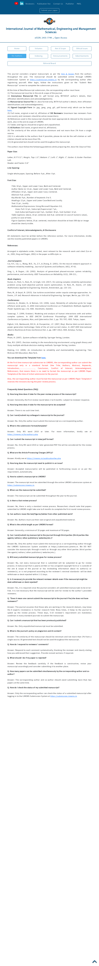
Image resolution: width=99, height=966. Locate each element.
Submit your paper (49, 11)
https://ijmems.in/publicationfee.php (44, 458)
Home (16, 49)
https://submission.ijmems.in (43, 80)
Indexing (38, 56)
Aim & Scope (60, 49)
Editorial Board (49, 63)
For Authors (17, 56)
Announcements (60, 56)
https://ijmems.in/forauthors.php (22, 434)
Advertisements (82, 56)
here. (9, 110)
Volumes (38, 49)
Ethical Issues (82, 49)
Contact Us (58, 4)
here (43, 358)
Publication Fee (43, 4)
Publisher (70, 4)
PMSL (79, 4)
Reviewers (30, 4)
